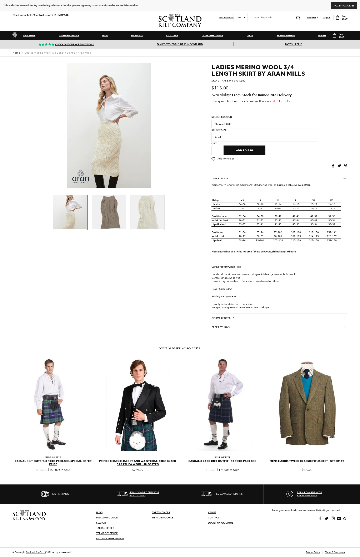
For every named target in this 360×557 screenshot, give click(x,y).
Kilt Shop (29, 35)
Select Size (218, 130)
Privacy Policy (313, 552)
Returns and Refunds (110, 538)
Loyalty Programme (221, 522)
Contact (213, 517)
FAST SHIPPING (293, 44)
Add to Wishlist (225, 158)
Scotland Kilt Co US (36, 552)
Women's (137, 35)
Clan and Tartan (212, 35)
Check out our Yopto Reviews (74, 44)
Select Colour (221, 117)
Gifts (250, 35)
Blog (99, 512)
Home (16, 52)
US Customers (226, 17)
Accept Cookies (344, 5)
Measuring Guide (107, 517)
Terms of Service (107, 533)
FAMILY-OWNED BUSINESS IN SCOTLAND (180, 44)
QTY (214, 143)
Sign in (326, 17)
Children (172, 35)
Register (311, 17)
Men (105, 35)
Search (101, 522)
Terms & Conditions (335, 552)
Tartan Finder (286, 35)
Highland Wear (69, 35)
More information (127, 5)
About (322, 35)
